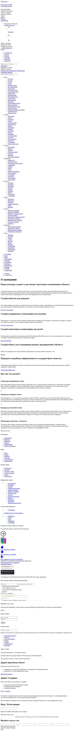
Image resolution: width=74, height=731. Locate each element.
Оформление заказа (14, 488)
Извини (10, 149)
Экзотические (12, 123)
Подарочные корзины (14, 231)
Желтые (10, 241)
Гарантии (7, 59)
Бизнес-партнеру (13, 204)
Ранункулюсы (12, 139)
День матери (12, 178)
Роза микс (11, 101)
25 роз (10, 82)
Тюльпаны (11, 116)
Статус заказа (3, 16)
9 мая (9, 170)
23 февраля (11, 165)
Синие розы (11, 98)
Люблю (10, 150)
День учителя (12, 173)
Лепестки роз (12, 113)
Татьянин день (12, 162)
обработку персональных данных (33, 600)
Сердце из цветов (13, 222)
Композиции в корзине (15, 230)
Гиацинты (11, 140)
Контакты (7, 61)
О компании (8, 53)
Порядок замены (13, 490)
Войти (3, 622)
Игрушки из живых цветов (16, 217)
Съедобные (11, 196)
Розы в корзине (12, 105)
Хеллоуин (11, 176)
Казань (6, 640)
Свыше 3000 (8, 270)
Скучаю (10, 153)
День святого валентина (15, 163)
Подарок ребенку (6, 340)
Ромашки (11, 134)
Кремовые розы (13, 97)
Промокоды (8, 468)
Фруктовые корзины (14, 227)
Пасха (10, 168)
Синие (10, 240)
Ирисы (10, 126)
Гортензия (11, 127)
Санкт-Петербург (9, 639)
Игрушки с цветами (14, 218)
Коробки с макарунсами (15, 214)
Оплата (6, 56)
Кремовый (11, 248)
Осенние (10, 184)
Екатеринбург (8, 644)
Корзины (7, 439)
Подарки (10, 223)
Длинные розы (12, 111)
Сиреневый (11, 246)
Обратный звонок (6, 564)
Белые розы (11, 93)
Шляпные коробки (13, 210)
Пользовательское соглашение (10, 562)
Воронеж (7, 645)
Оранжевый (11, 249)
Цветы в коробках (13, 212)
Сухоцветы (11, 142)
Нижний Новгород (10, 636)
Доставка (7, 57)
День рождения (12, 152)
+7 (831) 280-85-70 (6, 48)
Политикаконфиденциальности (14, 502)
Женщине (11, 201)
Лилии (10, 118)
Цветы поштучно (13, 144)
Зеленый (10, 251)
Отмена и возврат (13, 491)
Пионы (10, 132)
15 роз (10, 84)
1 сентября (11, 175)
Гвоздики (11, 131)
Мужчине (11, 199)
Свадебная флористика (8, 370)
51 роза (10, 80)
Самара (6, 642)
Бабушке (10, 207)
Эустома (10, 137)
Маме (9, 205)
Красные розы (12, 85)
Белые (10, 238)
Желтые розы (12, 100)
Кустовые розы (12, 87)
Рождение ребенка (13, 157)
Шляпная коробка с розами (16, 110)
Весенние (11, 186)
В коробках (7, 262)
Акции (6, 475)
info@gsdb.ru (19, 513)
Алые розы (11, 88)
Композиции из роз (14, 106)
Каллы (10, 121)
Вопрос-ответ (12, 493)
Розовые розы (12, 95)
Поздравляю (8, 259)
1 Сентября (7, 254)
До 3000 (6, 269)
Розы (5, 256)
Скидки (6, 54)
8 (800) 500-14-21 (9, 25)
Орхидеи (10, 119)
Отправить (4, 598)
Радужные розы (13, 90)
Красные (10, 235)
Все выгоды (8, 476)
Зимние (10, 188)
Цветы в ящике (12, 215)
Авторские (11, 194)
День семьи (11, 179)
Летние (10, 189)
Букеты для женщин (7, 310)
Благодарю (11, 147)
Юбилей (10, 155)
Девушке (10, 202)
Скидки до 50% (9, 471)
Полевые (10, 183)
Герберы (10, 129)
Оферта (10, 498)
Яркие (10, 192)
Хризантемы (12, 124)
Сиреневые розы (13, 92)
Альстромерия (12, 136)
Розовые (10, 236)
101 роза (10, 79)
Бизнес (3, 354)
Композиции (8, 265)
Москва (6, 637)
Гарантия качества (13, 496)
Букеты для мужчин (7, 325)
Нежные (10, 191)
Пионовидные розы (14, 103)
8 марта (10, 166)
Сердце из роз (12, 108)
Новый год (11, 160)
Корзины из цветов (14, 228)
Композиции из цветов (15, 220)
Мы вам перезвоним (4, 19)
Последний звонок (13, 171)
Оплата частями (9, 473)
